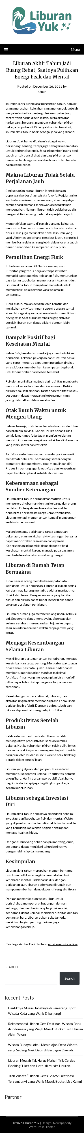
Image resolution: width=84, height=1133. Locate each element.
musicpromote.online (63, 944)
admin (42, 92)
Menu (75, 49)
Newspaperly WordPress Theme (50, 1125)
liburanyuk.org (15, 104)
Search (11, 967)
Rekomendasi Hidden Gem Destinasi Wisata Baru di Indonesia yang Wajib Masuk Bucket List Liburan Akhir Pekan (45, 1029)
